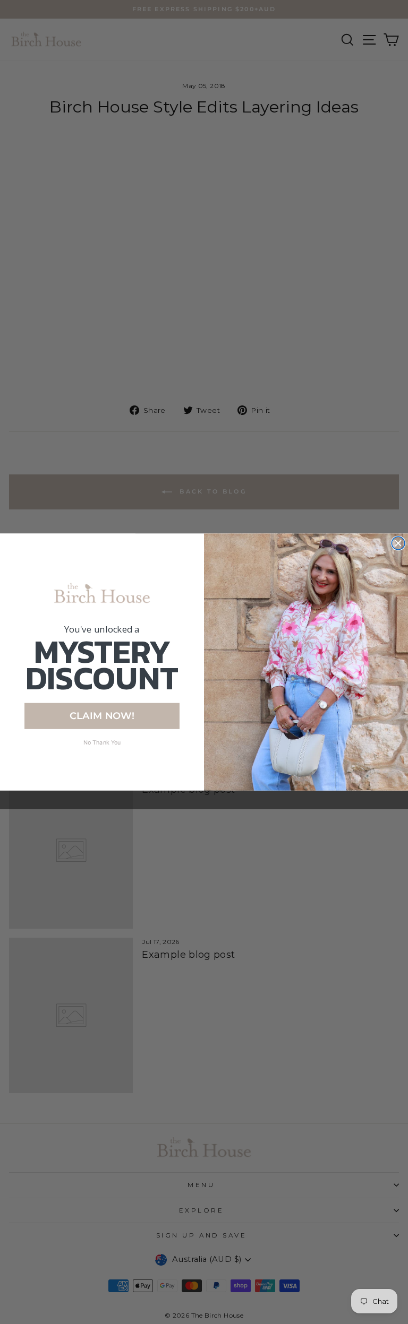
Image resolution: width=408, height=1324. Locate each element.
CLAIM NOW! (102, 715)
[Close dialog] (398, 543)
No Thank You (102, 742)
